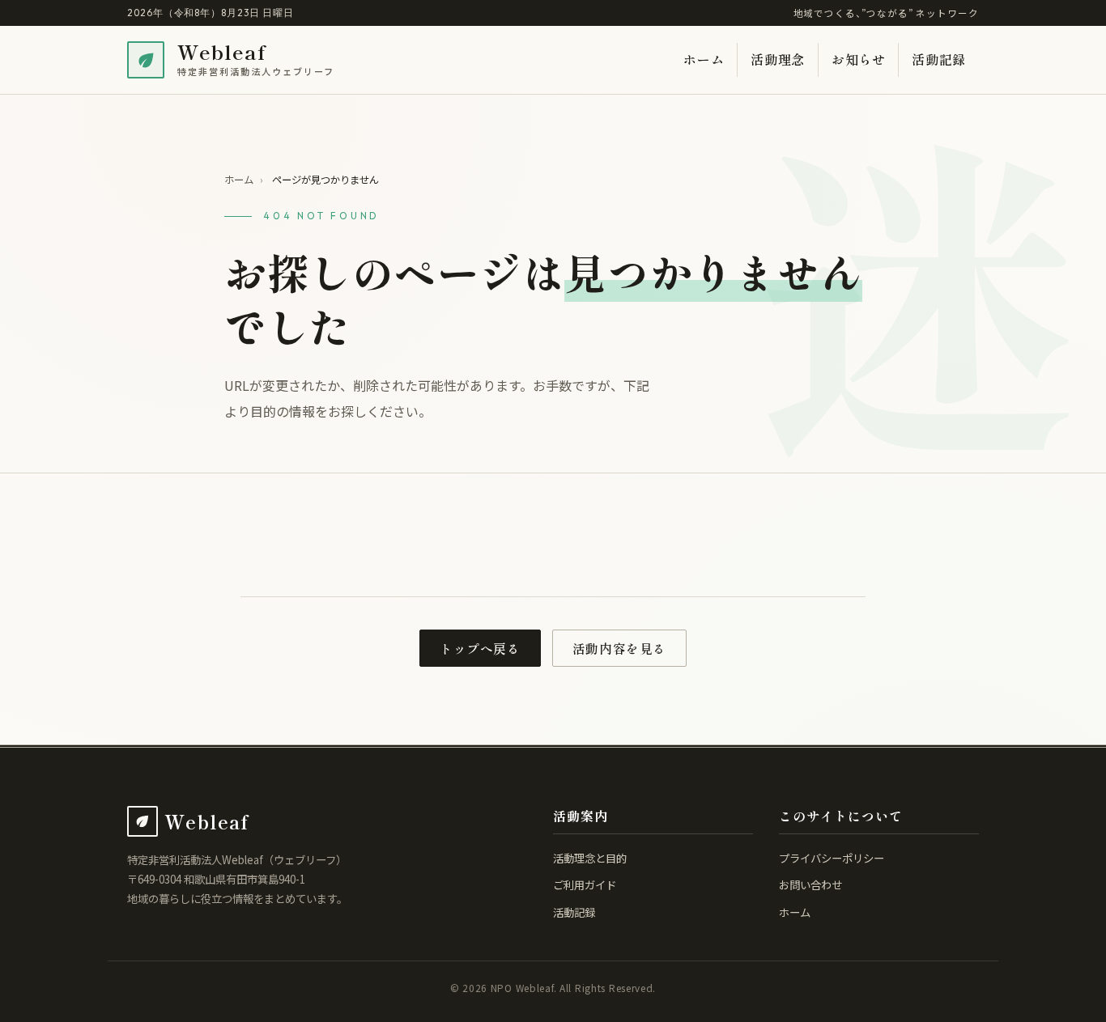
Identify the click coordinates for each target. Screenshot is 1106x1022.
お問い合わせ (810, 884)
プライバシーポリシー (831, 858)
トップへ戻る (480, 648)
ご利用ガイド (584, 884)
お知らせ (859, 59)
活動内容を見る (619, 648)
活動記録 (939, 59)
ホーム (703, 59)
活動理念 (778, 59)
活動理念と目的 (590, 858)
